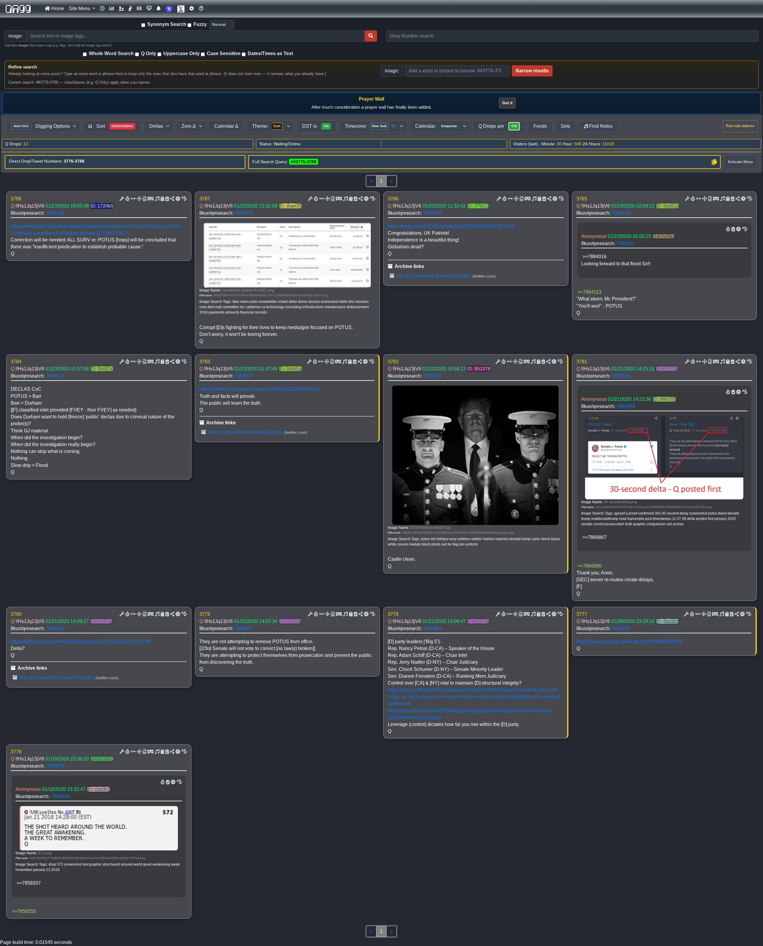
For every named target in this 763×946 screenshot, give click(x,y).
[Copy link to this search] (714, 162)
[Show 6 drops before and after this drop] (133, 198)
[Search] (371, 36)
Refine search (22, 66)
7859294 (55, 766)
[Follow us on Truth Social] (169, 9)
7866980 (625, 406)
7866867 (55, 628)
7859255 (60, 796)
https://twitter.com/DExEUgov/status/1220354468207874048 (451, 226)
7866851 (432, 628)
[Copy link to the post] (171, 198)
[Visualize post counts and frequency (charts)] (112, 9)
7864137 (621, 628)
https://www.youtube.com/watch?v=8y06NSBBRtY (629, 641)
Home (57, 8)
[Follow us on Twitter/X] (181, 9)
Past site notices (740, 126)
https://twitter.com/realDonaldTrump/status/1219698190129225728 (81, 641)
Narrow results (532, 70)
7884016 (55, 375)
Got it (507, 103)
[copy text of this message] (166, 198)
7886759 (432, 213)
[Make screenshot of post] (161, 198)
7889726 (55, 213)
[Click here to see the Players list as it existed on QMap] (121, 9)
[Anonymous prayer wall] (130, 9)
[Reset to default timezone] (393, 126)
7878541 (432, 375)
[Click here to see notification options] (158, 9)
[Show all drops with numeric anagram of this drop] (139, 198)
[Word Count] (127, 198)
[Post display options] (121, 198)
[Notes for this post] (156, 198)
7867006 (621, 375)
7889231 (244, 213)
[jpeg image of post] (144, 198)
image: (392, 70)
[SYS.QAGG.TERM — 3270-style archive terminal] (149, 9)
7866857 (244, 628)
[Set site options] (191, 9)
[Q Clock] (102, 9)
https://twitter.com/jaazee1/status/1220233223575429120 (259, 389)
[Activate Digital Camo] (149, 198)
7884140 (621, 213)
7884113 (625, 243)
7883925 (244, 375)
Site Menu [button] (80, 8)
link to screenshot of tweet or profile (433, 275)
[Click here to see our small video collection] (139, 9)
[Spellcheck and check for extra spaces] (183, 198)
